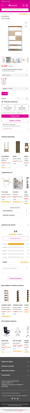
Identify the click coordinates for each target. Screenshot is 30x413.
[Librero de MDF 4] (17, 60)
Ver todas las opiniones (15, 278)
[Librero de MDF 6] (27, 60)
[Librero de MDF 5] (22, 60)
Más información (20, 410)
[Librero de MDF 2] (8, 60)
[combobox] (15, 268)
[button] (23, 14)
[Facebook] (12, 398)
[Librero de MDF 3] (13, 60)
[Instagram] (17, 398)
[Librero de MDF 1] (3, 60)
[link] (6, 154)
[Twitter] (15, 398)
